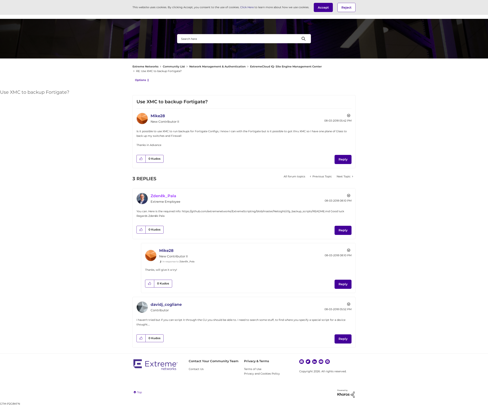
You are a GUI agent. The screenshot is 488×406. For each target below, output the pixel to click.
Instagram (327, 361)
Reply (343, 159)
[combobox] (244, 38)
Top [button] (139, 392)
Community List (174, 66)
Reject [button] (346, 7)
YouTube (321, 361)
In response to (178, 261)
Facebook (301, 361)
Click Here (247, 7)
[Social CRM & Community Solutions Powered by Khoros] (346, 393)
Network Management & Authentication (217, 66)
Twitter (308, 361)
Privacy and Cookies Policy (262, 373)
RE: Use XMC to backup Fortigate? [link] (159, 71)
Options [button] (140, 80)
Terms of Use (252, 369)
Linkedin (314, 361)
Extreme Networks (145, 66)
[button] (323, 7)
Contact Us (196, 369)
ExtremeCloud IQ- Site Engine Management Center (286, 66)
